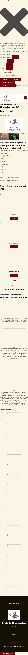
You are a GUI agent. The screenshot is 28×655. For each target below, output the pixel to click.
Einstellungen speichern (8, 85)
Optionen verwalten (7, 70)
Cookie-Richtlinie (7, 88)
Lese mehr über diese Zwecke (10, 75)
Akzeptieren (5, 79)
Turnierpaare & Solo (14, 285)
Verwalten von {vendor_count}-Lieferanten (13, 74)
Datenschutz (17, 642)
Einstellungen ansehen (8, 82)
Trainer (14, 281)
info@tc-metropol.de (13, 180)
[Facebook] (12, 627)
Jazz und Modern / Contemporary (14, 289)
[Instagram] (15, 627)
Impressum (10, 642)
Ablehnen (16, 79)
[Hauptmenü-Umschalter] (25, 97)
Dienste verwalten (7, 72)
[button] (14, 22)
